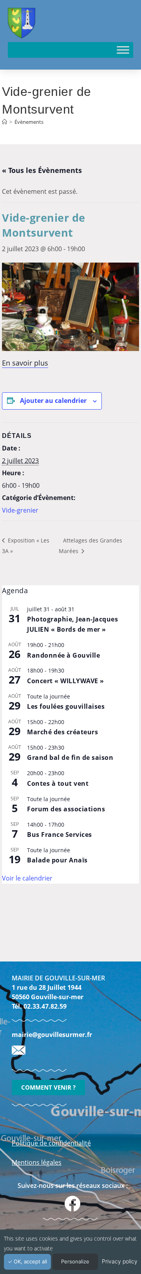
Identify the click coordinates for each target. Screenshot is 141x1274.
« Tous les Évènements (42, 170)
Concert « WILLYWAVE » (65, 681)
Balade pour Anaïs (57, 860)
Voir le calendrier (27, 878)
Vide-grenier (20, 510)
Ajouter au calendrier (53, 400)
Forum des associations (66, 809)
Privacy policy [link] (119, 1261)
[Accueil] (4, 121)
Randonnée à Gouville (63, 655)
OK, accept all (29, 1261)
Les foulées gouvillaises (66, 706)
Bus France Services (59, 834)
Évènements (28, 121)
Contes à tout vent (58, 783)
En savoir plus (25, 363)
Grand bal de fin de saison (70, 757)
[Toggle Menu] (123, 49)
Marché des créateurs (62, 732)
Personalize (75, 1261)
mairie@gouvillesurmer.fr (52, 1034)
